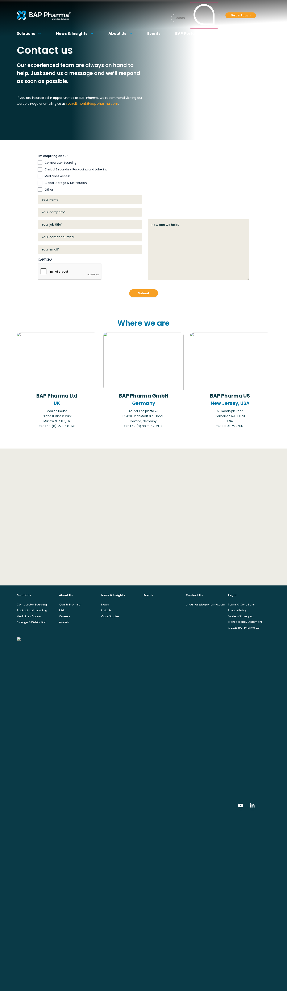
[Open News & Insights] (92, 33)
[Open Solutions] (39, 33)
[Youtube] (241, 805)
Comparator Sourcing (60, 163)
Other (49, 189)
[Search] (204, 15)
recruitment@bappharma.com (92, 103)
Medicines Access (58, 176)
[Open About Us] (131, 33)
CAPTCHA (45, 259)
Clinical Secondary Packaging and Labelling (76, 169)
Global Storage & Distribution (66, 183)
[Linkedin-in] (252, 805)
